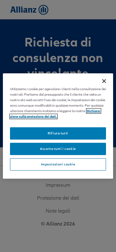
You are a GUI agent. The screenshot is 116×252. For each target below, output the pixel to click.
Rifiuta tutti (58, 133)
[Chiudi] (104, 81)
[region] (58, 126)
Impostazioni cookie (58, 164)
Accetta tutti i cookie (58, 149)
